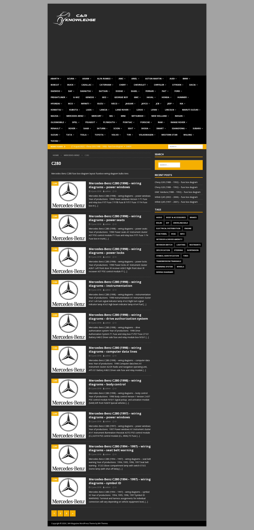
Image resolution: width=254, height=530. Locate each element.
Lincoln (169, 109)
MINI (123, 115)
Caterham (105, 84)
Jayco (144, 103)
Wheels (180, 266)
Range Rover (178, 122)
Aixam (85, 78)
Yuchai (54, 140)
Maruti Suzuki (190, 109)
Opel (74, 122)
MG (111, 115)
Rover (71, 128)
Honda (165, 97)
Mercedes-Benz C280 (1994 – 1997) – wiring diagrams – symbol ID (120, 481)
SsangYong (178, 128)
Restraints (194, 245)
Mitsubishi (137, 115)
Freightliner (58, 97)
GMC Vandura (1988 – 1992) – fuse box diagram (177, 192)
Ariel (134, 78)
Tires (185, 256)
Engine (187, 228)
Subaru (197, 128)
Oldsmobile (57, 122)
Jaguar (129, 103)
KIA (181, 103)
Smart (160, 128)
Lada (89, 109)
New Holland (159, 115)
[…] (96, 205)
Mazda (54, 115)
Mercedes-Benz (74, 115)
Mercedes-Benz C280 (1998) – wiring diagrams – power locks (115, 251)
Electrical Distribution (168, 228)
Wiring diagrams (164, 272)
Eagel (134, 91)
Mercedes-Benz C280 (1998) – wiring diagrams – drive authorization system (118, 317)
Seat (130, 128)
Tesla (83, 134)
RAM (160, 122)
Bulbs (159, 223)
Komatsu (56, 109)
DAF (70, 91)
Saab (86, 128)
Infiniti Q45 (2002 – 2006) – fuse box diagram (176, 197)
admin (108, 191)
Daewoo (55, 91)
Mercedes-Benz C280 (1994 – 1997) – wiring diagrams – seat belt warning (120, 448)
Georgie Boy (121, 97)
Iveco (114, 103)
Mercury (96, 115)
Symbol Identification (167, 256)
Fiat (164, 91)
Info (182, 234)
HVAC (173, 234)
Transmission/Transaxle (168, 261)
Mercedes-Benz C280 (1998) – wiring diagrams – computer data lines (115, 349)
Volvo (115, 134)
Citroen (176, 84)
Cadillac (86, 84)
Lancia (103, 109)
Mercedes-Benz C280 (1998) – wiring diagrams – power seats (115, 218)
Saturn (101, 128)
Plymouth (109, 122)
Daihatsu (85, 91)
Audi (172, 78)
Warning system (164, 266)
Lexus (140, 109)
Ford (177, 91)
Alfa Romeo (104, 78)
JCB (157, 103)
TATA (69, 134)
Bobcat (55, 84)
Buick (70, 84)
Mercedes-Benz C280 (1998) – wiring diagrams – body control (115, 382)
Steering (178, 250)
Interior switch (164, 245)
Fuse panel (161, 234)
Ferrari (150, 91)
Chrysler (159, 84)
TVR (129, 134)
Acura (70, 78)
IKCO (70, 103)
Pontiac (127, 122)
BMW (185, 78)
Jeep (169, 103)
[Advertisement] (127, 53)
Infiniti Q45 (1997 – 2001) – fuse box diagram (176, 201)
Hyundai (55, 103)
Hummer (182, 97)
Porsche (145, 122)
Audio (159, 217)
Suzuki (54, 134)
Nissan (179, 115)
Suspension (193, 250)
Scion (116, 128)
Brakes (193, 217)
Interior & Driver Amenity (169, 239)
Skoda (144, 128)
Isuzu (100, 103)
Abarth (55, 78)
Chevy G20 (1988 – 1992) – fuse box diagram (176, 187)
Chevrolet (140, 84)
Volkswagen (146, 134)
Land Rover (121, 109)
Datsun (103, 91)
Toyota (99, 134)
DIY (167, 223)
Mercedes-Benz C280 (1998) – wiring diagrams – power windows (115, 185)
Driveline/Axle (180, 223)
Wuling (187, 134)
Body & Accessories (176, 217)
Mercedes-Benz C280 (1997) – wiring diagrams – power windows (115, 415)
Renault (55, 128)
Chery (122, 84)
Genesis (90, 97)
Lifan (154, 109)
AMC (121, 78)
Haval (150, 97)
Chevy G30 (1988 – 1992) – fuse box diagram (176, 182)
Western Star (169, 134)
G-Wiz (76, 97)
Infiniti (85, 103)
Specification (163, 250)
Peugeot (90, 122)
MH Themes (103, 523)
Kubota (73, 109)
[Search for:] (185, 146)
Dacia (192, 84)
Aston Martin (153, 78)
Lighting (181, 245)
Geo (104, 97)
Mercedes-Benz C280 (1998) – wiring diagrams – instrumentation (115, 284)
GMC (136, 97)
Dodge (119, 91)
